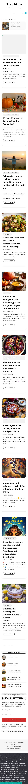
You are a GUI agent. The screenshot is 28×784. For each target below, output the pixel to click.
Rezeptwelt (7, 234)
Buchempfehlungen (10, 538)
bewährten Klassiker (10, 419)
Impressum (14, 744)
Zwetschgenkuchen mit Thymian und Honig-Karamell (12, 428)
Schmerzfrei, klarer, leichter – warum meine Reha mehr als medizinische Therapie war (14, 182)
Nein (5, 783)
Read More (9, 82)
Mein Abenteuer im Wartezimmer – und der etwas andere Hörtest (13, 657)
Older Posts (8, 646)
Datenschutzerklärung (17, 731)
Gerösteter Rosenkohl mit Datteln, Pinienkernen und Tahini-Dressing (13, 678)
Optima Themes (19, 748)
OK (1, 783)
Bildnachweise (12, 742)
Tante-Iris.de (14, 4)
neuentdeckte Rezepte (10, 356)
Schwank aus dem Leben (11, 56)
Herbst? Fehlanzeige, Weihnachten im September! (13, 121)
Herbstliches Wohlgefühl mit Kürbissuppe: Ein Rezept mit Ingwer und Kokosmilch (12, 302)
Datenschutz (20, 742)
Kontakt (6, 742)
